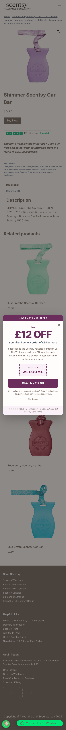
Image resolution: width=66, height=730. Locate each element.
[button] (40, 723)
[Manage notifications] (6, 723)
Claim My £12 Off (33, 383)
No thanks (33, 399)
